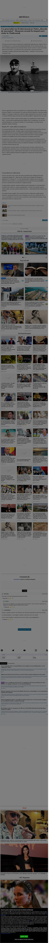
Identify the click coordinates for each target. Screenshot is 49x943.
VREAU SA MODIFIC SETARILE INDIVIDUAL (24, 939)
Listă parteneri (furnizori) (5, 933)
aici (30, 920)
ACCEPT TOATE (24, 936)
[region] (24, 925)
